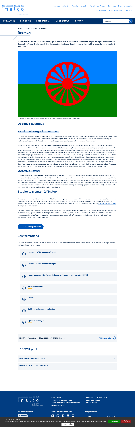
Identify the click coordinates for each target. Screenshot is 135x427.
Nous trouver (57, 397)
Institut (79, 21)
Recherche (25, 21)
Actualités (66, 6)
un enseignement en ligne (107, 203)
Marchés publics (58, 406)
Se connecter (91, 403)
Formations (9, 21)
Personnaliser (68, 424)
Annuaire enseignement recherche (65, 403)
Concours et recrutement (97, 397)
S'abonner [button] (23, 415)
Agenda (57, 6)
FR (129, 10)
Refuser (127, 421)
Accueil (20, 28)
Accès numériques (115, 10)
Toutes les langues (32, 28)
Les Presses (101, 6)
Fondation (83, 6)
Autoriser (115, 421)
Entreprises (112, 6)
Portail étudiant (101, 10)
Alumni (92, 6)
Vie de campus (62, 21)
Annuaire (75, 6)
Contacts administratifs (61, 400)
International (43, 21)
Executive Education (125, 6)
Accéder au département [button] (30, 227)
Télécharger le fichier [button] (106, 338)
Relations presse (93, 400)
